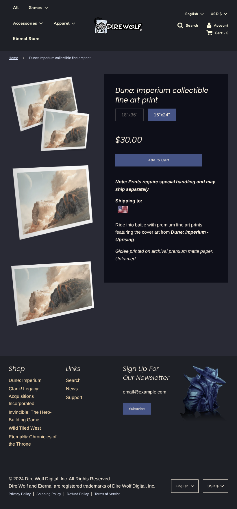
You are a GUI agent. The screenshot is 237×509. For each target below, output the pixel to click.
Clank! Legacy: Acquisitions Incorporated (24, 396)
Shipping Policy (48, 494)
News (72, 388)
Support (74, 397)
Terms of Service (108, 494)
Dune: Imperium (25, 380)
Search (73, 380)
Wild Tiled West (25, 428)
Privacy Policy (20, 494)
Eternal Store (26, 38)
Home (13, 58)
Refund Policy (78, 494)
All (16, 7)
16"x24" (162, 114)
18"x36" (129, 114)
